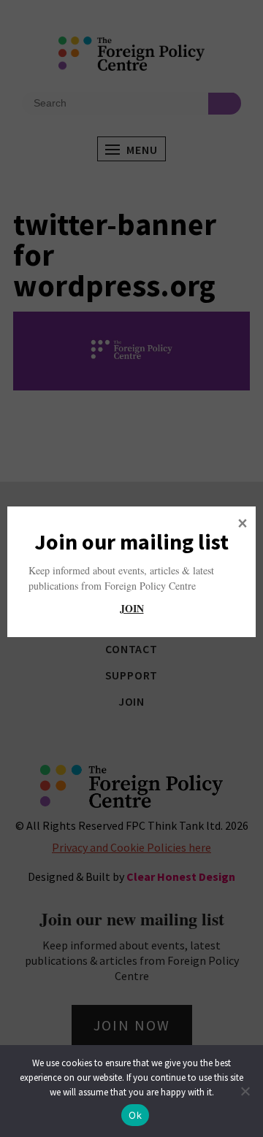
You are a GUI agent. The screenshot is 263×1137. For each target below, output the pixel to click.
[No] (244, 1091)
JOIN (132, 608)
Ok (135, 1115)
